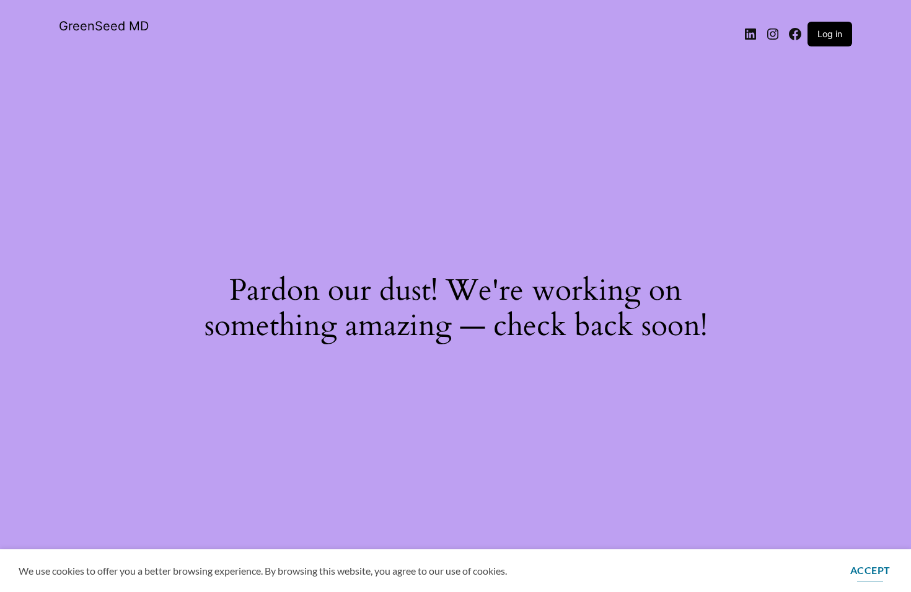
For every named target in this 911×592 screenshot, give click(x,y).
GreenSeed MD (104, 26)
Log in (829, 33)
